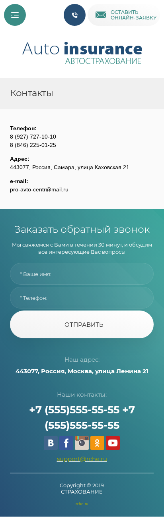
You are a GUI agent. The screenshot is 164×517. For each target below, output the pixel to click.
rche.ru (82, 504)
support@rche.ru (82, 459)
